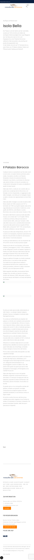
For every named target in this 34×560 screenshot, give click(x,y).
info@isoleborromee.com (5, 1)
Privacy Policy (21, 550)
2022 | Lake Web (6, 554)
